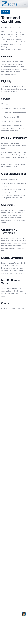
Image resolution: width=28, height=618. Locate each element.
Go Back (5, 12)
